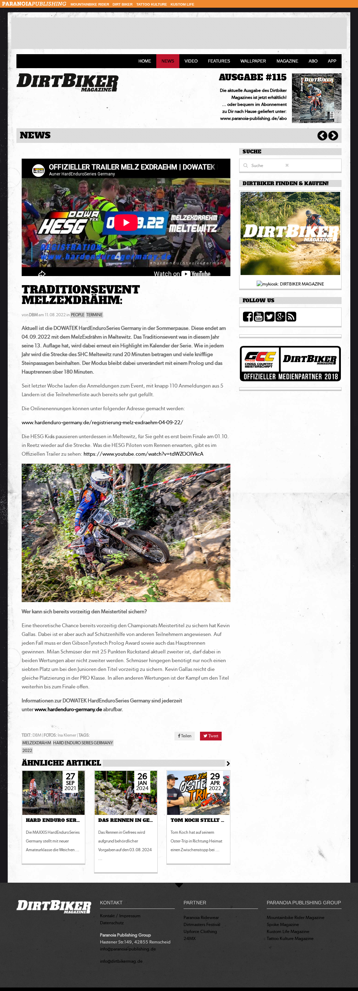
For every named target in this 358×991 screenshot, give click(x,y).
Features (219, 61)
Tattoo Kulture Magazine (290, 938)
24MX (190, 938)
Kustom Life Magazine (288, 931)
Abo (313, 61)
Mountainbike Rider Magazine (295, 917)
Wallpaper (253, 61)
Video (191, 61)
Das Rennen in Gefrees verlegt (145, 820)
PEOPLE (77, 314)
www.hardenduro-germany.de (68, 709)
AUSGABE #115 (253, 77)
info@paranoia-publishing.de (128, 949)
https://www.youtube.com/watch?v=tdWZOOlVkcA (143, 454)
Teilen (185, 735)
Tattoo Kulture (151, 4)
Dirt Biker (123, 4)
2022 (27, 750)
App (332, 61)
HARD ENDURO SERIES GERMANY (83, 742)
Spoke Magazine (283, 924)
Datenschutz (112, 922)
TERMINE (94, 314)
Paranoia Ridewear (201, 917)
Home (144, 61)
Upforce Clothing (200, 931)
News (168, 61)
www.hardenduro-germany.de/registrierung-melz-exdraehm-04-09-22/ (102, 422)
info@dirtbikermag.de (121, 961)
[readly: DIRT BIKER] (290, 235)
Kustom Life (182, 4)
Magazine (287, 61)
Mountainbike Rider (90, 4)
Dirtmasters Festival (202, 924)
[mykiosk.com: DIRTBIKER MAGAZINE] (290, 283)
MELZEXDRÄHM (36, 742)
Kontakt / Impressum (120, 915)
